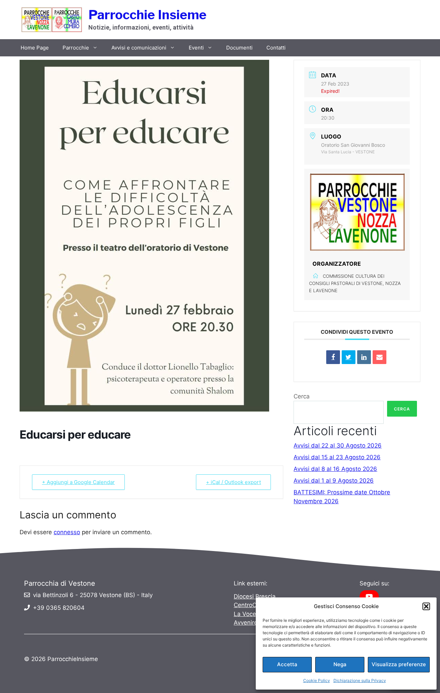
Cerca (302, 396)
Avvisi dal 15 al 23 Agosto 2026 (337, 457)
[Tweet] (348, 357)
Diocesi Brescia (255, 596)
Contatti (276, 47)
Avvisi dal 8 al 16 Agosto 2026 (335, 468)
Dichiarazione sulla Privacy (359, 680)
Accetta (287, 664)
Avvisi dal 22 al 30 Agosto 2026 (338, 445)
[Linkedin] (364, 357)
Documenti (239, 47)
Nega (339, 664)
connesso (67, 532)
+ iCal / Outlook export (233, 482)
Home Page (35, 47)
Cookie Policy (316, 680)
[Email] (379, 357)
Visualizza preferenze (399, 664)
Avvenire (245, 622)
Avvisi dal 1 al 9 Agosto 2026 (334, 480)
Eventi (196, 47)
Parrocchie (76, 47)
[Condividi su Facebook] (333, 357)
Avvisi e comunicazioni (138, 47)
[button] (426, 606)
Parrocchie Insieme (147, 14)
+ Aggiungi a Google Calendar (78, 482)
